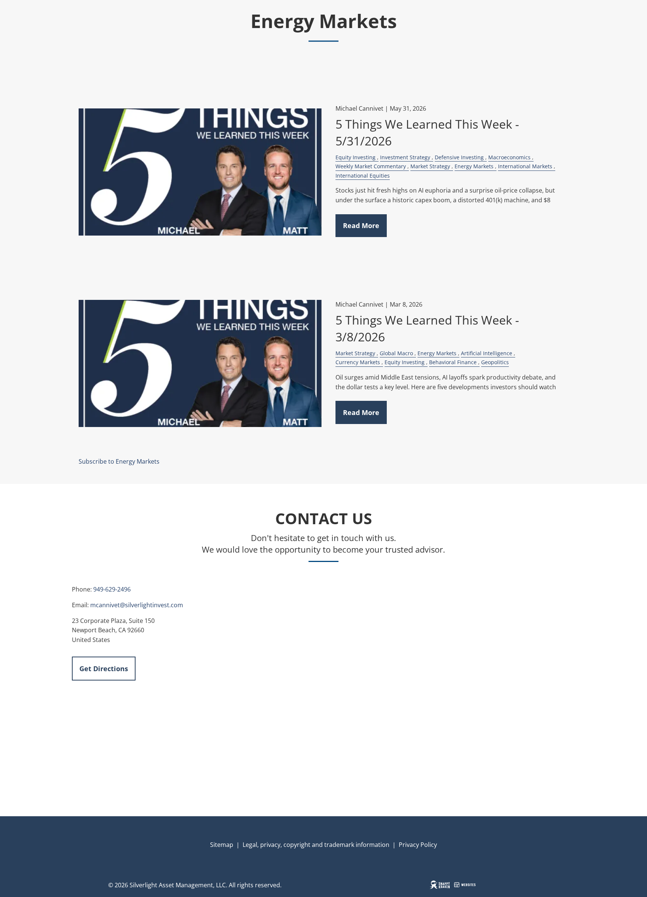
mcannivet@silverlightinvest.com (136, 605)
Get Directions (103, 668)
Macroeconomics (509, 157)
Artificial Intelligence (486, 353)
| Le (241, 845)
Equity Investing (355, 157)
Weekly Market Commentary (370, 166)
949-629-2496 (112, 589)
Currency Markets (357, 362)
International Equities (362, 175)
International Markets (525, 166)
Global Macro (396, 353)
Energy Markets (474, 166)
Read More (361, 225)
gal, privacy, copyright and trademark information (319, 845)
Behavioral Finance (453, 362)
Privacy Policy (418, 845)
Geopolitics (495, 362)
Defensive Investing (459, 157)
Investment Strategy (405, 157)
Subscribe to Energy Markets (119, 461)
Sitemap (221, 845)
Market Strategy (430, 166)
